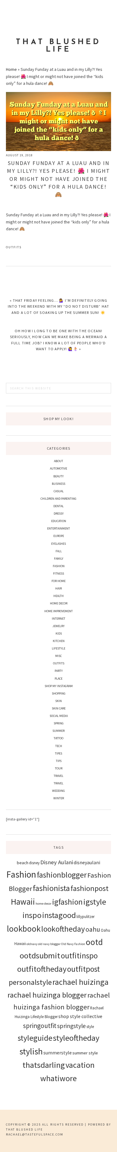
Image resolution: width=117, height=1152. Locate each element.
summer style (85, 1053)
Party (59, 671)
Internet (58, 619)
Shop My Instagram (59, 686)
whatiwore (58, 1078)
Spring (59, 723)
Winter (58, 798)
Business (58, 484)
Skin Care (59, 708)
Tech (58, 746)
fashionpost (90, 888)
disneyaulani (87, 862)
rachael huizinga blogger (47, 995)
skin (58, 701)
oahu (92, 929)
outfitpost (83, 969)
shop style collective (80, 1016)
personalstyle (30, 982)
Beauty (58, 476)
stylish (31, 1051)
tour (58, 768)
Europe (58, 536)
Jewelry (58, 626)
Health (58, 596)
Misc (58, 656)
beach (22, 862)
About (58, 461)
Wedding (58, 791)
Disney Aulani (56, 862)
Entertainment (58, 528)
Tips (58, 761)
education (58, 521)
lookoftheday (63, 929)
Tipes (58, 753)
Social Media (59, 716)
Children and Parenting (58, 499)
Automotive (58, 468)
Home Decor (58, 603)
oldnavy (32, 944)
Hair (58, 588)
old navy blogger (49, 944)
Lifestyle (58, 648)
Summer (58, 731)
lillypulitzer (85, 916)
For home (58, 581)
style (90, 1026)
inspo (31, 915)
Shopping (59, 693)
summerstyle (57, 1052)
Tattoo (58, 738)
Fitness (58, 573)
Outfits (14, 247)
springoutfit (39, 1025)
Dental (58, 506)
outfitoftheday (41, 969)
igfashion (67, 902)
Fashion (59, 566)
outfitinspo (79, 956)
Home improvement (58, 611)
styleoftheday (76, 1038)
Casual (59, 491)
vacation (80, 1065)
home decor (43, 904)
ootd (94, 942)
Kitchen (59, 641)
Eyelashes (58, 544)
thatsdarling (43, 1065)
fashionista (51, 888)
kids (59, 633)
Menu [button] (58, 13)
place (58, 679)
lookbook (24, 928)
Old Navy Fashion (73, 944)
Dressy (59, 514)
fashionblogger (62, 875)
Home (11, 69)
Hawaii (23, 901)
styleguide (35, 1038)
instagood (59, 915)
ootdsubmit (40, 955)
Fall (59, 551)
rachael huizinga (80, 982)
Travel (58, 776)
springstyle (71, 1026)
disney (34, 862)
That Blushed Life (58, 46)
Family (58, 559)
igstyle (94, 902)
